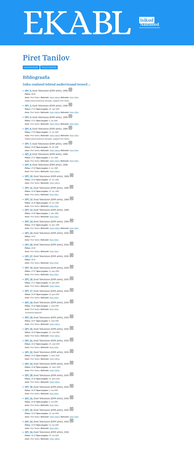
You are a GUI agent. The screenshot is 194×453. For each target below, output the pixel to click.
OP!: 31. (29, 398)
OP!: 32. (29, 410)
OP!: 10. (29, 176)
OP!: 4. (28, 117)
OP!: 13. (29, 210)
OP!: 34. (29, 432)
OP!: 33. (29, 421)
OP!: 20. (29, 329)
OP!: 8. (28, 154)
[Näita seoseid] (70, 90)
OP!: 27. (29, 256)
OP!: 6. (28, 128)
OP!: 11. (29, 188)
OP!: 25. (29, 244)
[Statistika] (161, 61)
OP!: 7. (28, 143)
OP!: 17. (29, 291)
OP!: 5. (28, 90)
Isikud (146, 20)
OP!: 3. (28, 105)
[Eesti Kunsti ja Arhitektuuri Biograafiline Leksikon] (77, 35)
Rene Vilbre (74, 97)
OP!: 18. (29, 302)
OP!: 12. (29, 199)
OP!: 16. (29, 279)
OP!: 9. (28, 164)
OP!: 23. (29, 364)
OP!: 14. (29, 221)
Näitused (149, 24)
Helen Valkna (55, 97)
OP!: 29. (29, 375)
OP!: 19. (29, 317)
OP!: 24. (29, 233)
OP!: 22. (29, 352)
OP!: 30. (29, 387)
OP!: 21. (29, 340)
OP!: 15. (29, 267)
